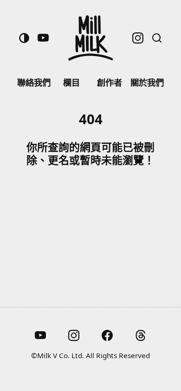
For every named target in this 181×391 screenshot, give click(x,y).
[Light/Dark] (24, 38)
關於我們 (147, 82)
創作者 (109, 82)
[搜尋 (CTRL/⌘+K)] (156, 38)
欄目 (71, 82)
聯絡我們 (34, 82)
